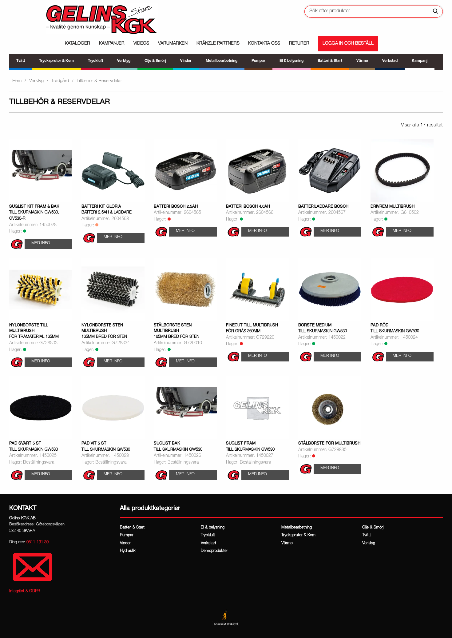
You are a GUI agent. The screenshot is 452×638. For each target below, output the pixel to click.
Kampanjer (112, 44)
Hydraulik (128, 551)
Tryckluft (208, 535)
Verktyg (36, 81)
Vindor (125, 543)
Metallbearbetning (296, 528)
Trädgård (60, 81)
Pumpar (126, 535)
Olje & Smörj (372, 528)
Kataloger (77, 44)
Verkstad (208, 543)
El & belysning (212, 528)
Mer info (40, 243)
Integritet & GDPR (24, 591)
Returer (299, 44)
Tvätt (366, 535)
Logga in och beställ (348, 44)
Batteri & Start (132, 528)
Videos (141, 44)
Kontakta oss (264, 44)
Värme (287, 543)
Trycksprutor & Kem (298, 535)
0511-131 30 (37, 542)
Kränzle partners (218, 44)
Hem (17, 81)
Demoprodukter (214, 551)
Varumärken (173, 44)
